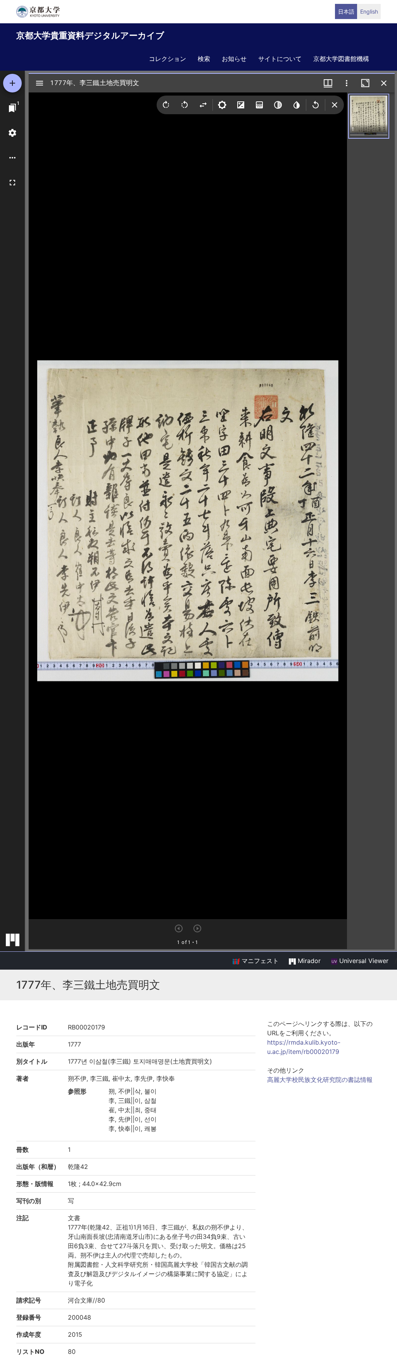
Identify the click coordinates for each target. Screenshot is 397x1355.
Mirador (308, 961)
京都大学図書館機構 (341, 59)
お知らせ (234, 59)
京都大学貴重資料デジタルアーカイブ (90, 35)
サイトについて (280, 59)
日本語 (346, 11)
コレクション (167, 59)
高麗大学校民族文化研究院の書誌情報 (320, 1079)
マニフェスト (259, 961)
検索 (204, 59)
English (369, 11)
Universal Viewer (362, 961)
